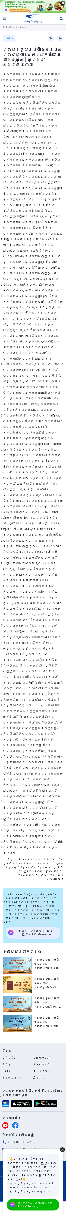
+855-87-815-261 (19, 1142)
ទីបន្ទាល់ (40, 1071)
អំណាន (23, 27)
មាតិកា (9, 38)
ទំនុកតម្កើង (43, 1064)
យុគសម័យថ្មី (12, 1078)
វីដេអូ (6, 1064)
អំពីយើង (38, 1078)
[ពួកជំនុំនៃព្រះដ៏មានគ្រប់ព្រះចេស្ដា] (33, 18)
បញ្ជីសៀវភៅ (41, 1057)
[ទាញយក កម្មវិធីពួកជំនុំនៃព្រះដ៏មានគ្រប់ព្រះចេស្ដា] (5, 1103)
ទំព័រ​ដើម (8, 27)
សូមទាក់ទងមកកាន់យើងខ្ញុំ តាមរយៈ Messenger (35, 1205)
